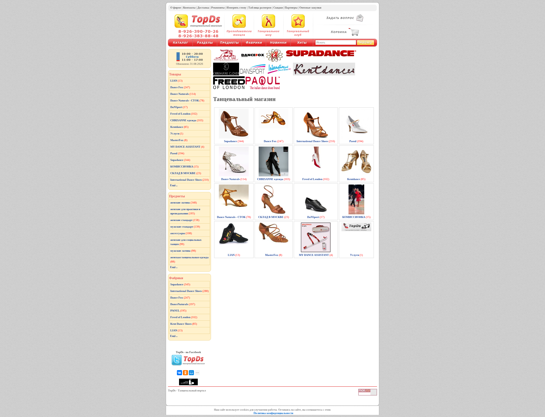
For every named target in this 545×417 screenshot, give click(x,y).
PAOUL (178, 310)
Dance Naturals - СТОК (187, 100)
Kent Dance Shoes (183, 323)
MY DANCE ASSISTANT (187, 146)
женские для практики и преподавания (185, 211)
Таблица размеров (259, 7)
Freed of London (183, 113)
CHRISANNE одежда (186, 120)
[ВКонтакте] (179, 372)
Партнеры (291, 7)
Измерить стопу (236, 7)
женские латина (183, 202)
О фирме (175, 7)
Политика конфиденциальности (273, 413)
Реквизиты (218, 7)
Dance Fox (180, 87)
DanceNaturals (182, 304)
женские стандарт (184, 220)
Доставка (203, 7)
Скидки (278, 7)
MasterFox (178, 140)
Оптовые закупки (310, 7)
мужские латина (183, 250)
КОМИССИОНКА (184, 166)
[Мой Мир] (191, 372)
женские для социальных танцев (186, 242)
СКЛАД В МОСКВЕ (185, 173)
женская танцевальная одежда (189, 259)
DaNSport (179, 107)
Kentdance (179, 126)
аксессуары (181, 233)
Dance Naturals (183, 93)
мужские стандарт (185, 226)
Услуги (176, 133)
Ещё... (174, 185)
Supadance (180, 160)
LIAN (176, 80)
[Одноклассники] (185, 372)
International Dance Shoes (189, 179)
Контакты (189, 7)
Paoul (177, 153)
